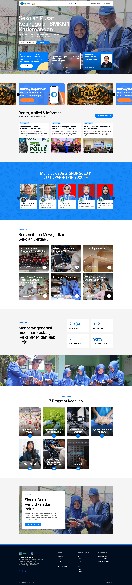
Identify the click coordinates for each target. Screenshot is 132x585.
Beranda (69, 3)
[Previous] (3, 39)
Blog (79, 3)
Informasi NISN (102, 559)
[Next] (128, 39)
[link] (45, 296)
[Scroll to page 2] (65, 67)
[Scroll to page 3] (66, 67)
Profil (74, 3)
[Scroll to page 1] (63, 67)
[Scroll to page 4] (68, 67)
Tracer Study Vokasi (103, 561)
